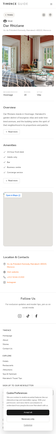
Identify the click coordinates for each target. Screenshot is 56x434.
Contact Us (7, 348)
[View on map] (50, 14)
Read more (13, 131)
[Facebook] (36, 316)
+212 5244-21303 (15, 277)
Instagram (11, 282)
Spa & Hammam (10, 374)
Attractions (7, 369)
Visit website (13, 272)
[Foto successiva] (49, 61)
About (5, 340)
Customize (28, 425)
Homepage (7, 335)
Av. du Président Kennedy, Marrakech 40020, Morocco (27, 265)
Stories (6, 344)
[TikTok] (28, 316)
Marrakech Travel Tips (12, 378)
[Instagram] (43, 14)
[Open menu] (51, 4)
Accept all (28, 412)
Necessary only (28, 419)
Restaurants (8, 365)
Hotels (5, 361)
